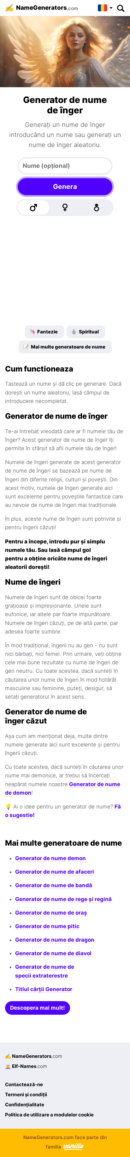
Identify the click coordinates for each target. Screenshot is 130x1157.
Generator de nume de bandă (53, 885)
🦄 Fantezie (43, 332)
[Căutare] (120, 8)
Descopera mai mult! (37, 1008)
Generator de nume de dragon (54, 940)
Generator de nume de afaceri (54, 872)
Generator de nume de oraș (51, 913)
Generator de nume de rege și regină (63, 899)
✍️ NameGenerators (33, 1056)
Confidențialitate (24, 1105)
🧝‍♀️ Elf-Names (26, 1066)
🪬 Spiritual (85, 332)
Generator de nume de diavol (53, 953)
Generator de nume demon (50, 858)
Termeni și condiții (26, 1094)
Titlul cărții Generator (43, 989)
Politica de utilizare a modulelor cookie (49, 1115)
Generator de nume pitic (47, 926)
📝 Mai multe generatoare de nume (64, 347)
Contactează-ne (24, 1084)
